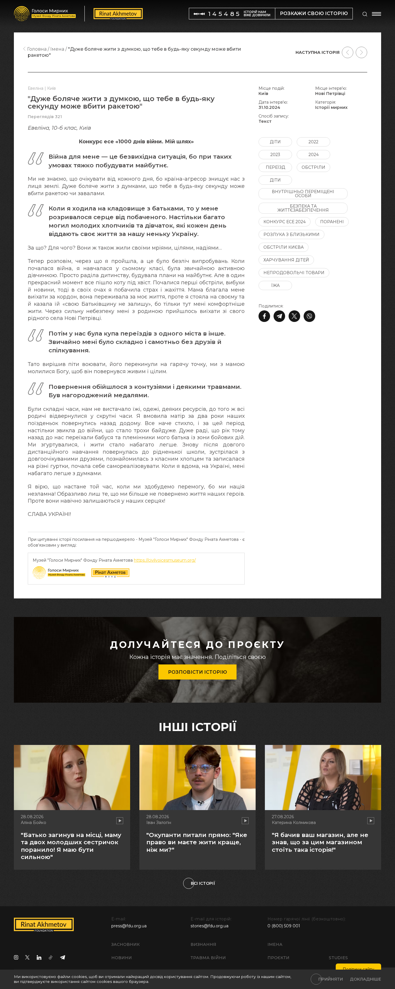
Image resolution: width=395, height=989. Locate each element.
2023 (275, 154)
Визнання (203, 944)
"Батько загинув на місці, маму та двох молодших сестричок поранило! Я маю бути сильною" (71, 845)
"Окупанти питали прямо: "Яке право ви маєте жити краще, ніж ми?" (196, 842)
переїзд (275, 167)
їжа (275, 285)
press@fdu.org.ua (129, 925)
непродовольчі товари (293, 272)
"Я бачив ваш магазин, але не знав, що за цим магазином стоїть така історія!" (320, 842)
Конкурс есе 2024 (284, 221)
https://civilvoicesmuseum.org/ (165, 560)
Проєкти (278, 957)
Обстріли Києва (283, 247)
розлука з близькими (291, 234)
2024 (314, 154)
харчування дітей (286, 260)
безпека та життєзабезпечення (303, 208)
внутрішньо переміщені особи (303, 193)
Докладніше (365, 979)
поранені (332, 221)
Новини (121, 957)
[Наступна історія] (361, 52)
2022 (313, 141)
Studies (338, 957)
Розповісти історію (197, 672)
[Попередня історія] (347, 52)
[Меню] (376, 14)
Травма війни (208, 957)
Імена (275, 944)
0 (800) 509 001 (283, 925)
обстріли (313, 167)
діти (275, 141)
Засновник (125, 944)
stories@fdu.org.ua (209, 925)
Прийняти (330, 979)
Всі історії (203, 883)
